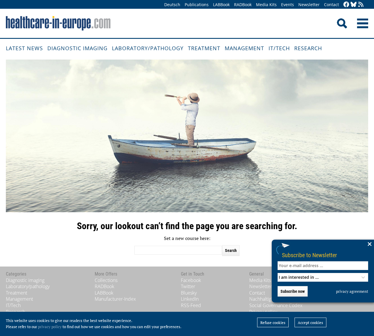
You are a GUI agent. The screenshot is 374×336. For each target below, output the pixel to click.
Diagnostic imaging (77, 48)
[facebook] (346, 5)
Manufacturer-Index (115, 299)
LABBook (221, 4)
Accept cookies (310, 322)
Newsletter (309, 4)
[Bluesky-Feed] (353, 5)
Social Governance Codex (275, 305)
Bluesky (189, 293)
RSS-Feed (191, 305)
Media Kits (266, 4)
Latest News (24, 48)
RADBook (243, 4)
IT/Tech (279, 48)
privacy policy (50, 326)
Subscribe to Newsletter (309, 255)
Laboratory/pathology (147, 48)
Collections (106, 280)
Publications (197, 4)
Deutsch (172, 4)
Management (244, 48)
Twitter (188, 286)
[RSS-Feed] (361, 5)
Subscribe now (292, 291)
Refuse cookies (272, 322)
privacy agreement (352, 291)
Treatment (204, 48)
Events (287, 4)
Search (231, 250)
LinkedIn (190, 299)
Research (308, 48)
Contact (331, 4)
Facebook (191, 280)
